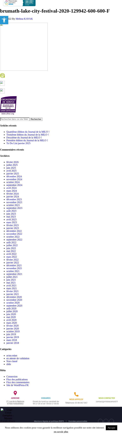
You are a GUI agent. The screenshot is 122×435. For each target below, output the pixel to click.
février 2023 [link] (12, 225)
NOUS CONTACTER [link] (107, 398)
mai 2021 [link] (11, 282)
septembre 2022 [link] (14, 239)
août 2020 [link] (11, 308)
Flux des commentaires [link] (17, 382)
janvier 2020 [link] (12, 328)
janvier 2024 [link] (12, 196)
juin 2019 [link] (11, 334)
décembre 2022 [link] (14, 231)
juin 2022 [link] (11, 248)
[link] (4, 20)
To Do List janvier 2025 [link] (18, 143)
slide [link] (8, 364)
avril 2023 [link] (11, 219)
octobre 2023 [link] (13, 205)
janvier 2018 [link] (12, 343)
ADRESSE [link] (15, 398)
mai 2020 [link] (11, 317)
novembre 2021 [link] (14, 268)
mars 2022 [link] (11, 256)
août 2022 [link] (11, 242)
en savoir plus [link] (61, 431)
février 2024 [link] (12, 193)
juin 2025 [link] (11, 167)
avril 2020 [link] (11, 320)
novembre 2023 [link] (14, 202)
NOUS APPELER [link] (76, 399)
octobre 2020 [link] (13, 302)
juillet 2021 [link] (12, 277)
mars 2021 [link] (11, 288)
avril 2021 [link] (11, 285)
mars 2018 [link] (11, 340)
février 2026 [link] (12, 162)
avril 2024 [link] (11, 188)
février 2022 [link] (12, 259)
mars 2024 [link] (11, 190)
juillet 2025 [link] (12, 165)
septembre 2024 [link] (14, 185)
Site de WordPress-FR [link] (17, 385)
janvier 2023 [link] (12, 228)
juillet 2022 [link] (12, 245)
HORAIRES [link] (45, 398)
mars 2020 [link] (11, 322)
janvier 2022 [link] (12, 262)
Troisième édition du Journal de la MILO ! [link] (27, 134)
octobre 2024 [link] (13, 182)
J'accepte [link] (111, 428)
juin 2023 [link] (11, 213)
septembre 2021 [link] (14, 274)
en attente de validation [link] (17, 358)
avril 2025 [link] (11, 170)
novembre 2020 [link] (14, 300)
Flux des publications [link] (17, 379)
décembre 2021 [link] (14, 265)
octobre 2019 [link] (13, 331)
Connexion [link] (11, 376)
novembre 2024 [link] (14, 179)
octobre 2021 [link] (13, 271)
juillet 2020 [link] (12, 311)
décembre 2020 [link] (14, 297)
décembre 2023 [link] (14, 199)
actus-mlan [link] (11, 355)
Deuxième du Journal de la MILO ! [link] (24, 137)
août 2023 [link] (11, 211)
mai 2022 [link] (11, 251)
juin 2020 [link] (11, 314)
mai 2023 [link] (11, 216)
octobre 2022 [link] (13, 236)
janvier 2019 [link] (12, 337)
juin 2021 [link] (11, 279)
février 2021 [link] (12, 291)
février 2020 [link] (12, 325)
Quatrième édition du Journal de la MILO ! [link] (27, 131)
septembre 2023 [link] (14, 208)
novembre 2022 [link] (14, 233)
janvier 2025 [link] (12, 173)
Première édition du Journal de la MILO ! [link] (27, 140)
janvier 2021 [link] (12, 294)
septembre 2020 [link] (14, 305)
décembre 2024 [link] (14, 176)
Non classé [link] (11, 361)
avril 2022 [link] (11, 254)
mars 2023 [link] (11, 222)
